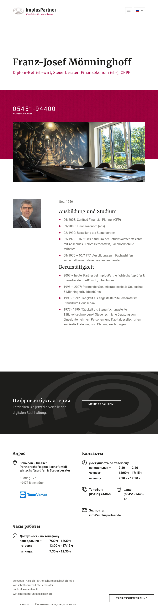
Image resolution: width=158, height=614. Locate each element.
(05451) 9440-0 (100, 494)
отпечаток (22, 604)
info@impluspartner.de (105, 515)
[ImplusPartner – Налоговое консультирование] (34, 11)
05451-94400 (34, 108)
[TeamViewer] (48, 495)
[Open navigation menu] (128, 10)
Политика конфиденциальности (55, 604)
